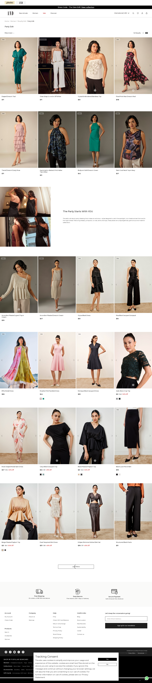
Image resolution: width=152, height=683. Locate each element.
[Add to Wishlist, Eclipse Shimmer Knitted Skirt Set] (112, 485)
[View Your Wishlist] (138, 13)
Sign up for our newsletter (126, 625)
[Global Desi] (10, 2)
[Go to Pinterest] (23, 651)
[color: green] (43, 399)
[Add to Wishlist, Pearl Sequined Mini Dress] (74, 485)
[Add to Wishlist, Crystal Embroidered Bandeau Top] (112, 39)
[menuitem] (23, 13)
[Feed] (143, 33)
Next (35, 65)
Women (13, 21)
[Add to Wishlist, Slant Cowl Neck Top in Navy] (150, 113)
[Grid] (145, 33)
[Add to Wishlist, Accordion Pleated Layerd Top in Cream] (36, 258)
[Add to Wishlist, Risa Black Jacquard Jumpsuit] (150, 258)
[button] (121, 13)
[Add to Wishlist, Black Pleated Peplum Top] (112, 409)
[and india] (21, 2)
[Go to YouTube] (14, 651)
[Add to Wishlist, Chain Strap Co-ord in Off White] (74, 39)
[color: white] (120, 474)
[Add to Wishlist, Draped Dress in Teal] (36, 39)
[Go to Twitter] (18, 651)
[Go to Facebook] (10, 651)
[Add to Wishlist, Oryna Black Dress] (112, 258)
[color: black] (41, 474)
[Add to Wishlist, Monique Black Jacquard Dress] (112, 334)
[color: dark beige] (79, 474)
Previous (2, 65)
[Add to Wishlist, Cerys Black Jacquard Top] (74, 409)
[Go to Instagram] (6, 651)
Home (7, 21)
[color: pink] (41, 399)
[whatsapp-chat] (147, 678)
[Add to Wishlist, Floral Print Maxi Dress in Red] (150, 39)
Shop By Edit (22, 21)
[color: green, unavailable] (43, 474)
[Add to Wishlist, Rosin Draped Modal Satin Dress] (36, 409)
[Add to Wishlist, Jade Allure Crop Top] (150, 334)
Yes (107, 659)
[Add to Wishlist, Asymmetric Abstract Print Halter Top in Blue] (74, 113)
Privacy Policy (131, 653)
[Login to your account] (142, 13)
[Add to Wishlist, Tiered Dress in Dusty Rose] (36, 113)
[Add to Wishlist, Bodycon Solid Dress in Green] (112, 113)
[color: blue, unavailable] (117, 399)
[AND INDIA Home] (10, 13)
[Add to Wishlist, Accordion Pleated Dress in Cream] (74, 258)
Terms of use (141, 653)
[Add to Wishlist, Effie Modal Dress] (36, 334)
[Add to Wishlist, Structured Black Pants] (150, 485)
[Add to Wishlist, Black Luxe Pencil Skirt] (150, 409)
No (107, 664)
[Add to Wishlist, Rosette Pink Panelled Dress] (74, 334)
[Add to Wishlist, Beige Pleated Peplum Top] (36, 485)
